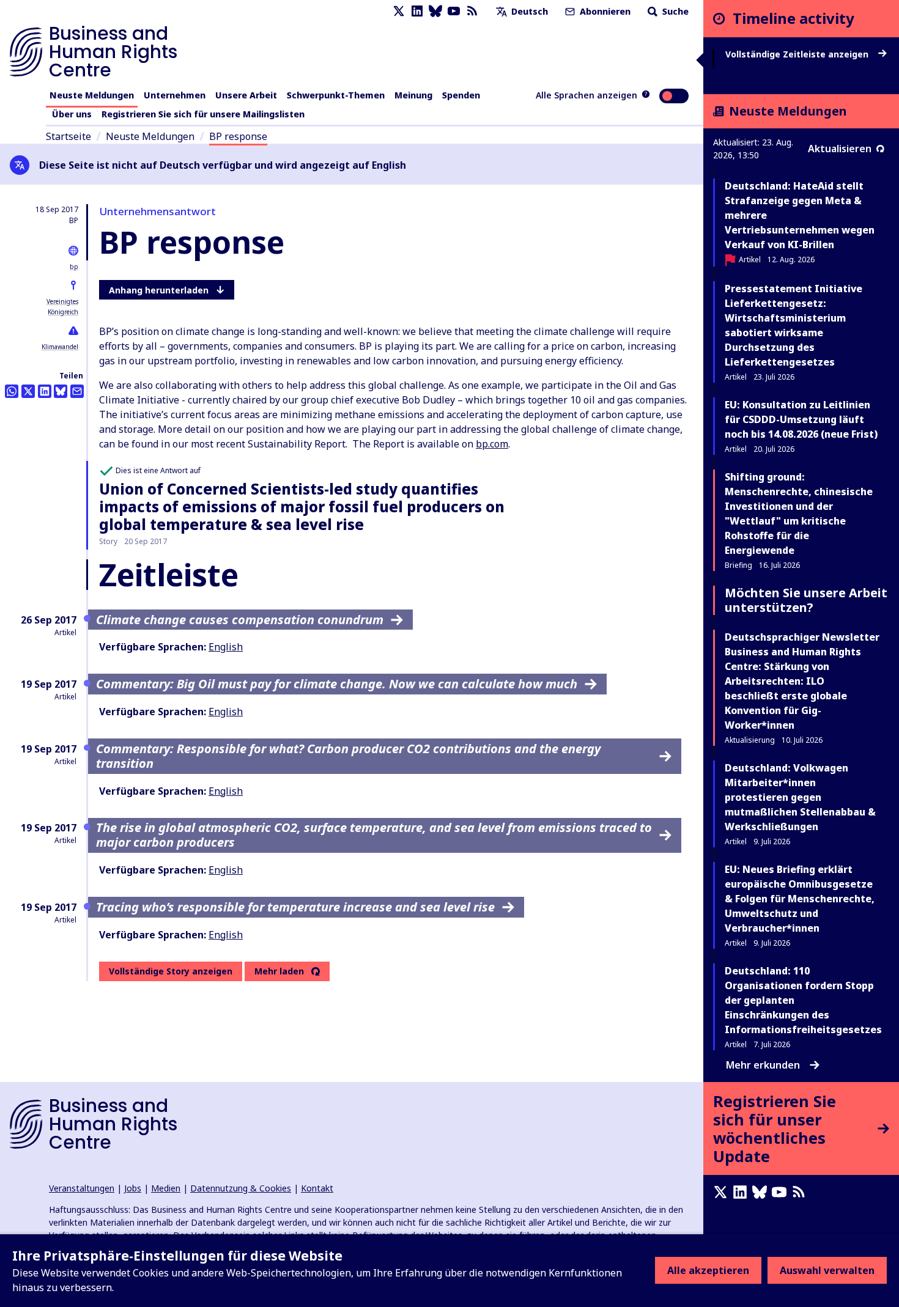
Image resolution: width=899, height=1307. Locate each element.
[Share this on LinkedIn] (44, 391)
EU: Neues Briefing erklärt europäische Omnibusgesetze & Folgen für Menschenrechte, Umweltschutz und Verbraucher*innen (800, 899)
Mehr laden (279, 971)
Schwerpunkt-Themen (336, 95)
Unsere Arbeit (246, 95)
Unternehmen (174, 95)
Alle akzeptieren (708, 1270)
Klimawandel (60, 346)
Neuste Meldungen (92, 95)
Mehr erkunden (763, 1065)
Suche (674, 11)
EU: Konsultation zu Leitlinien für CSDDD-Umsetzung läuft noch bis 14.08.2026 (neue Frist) (801, 419)
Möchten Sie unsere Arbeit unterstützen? (806, 600)
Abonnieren (604, 11)
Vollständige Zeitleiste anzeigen (798, 54)
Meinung (413, 95)
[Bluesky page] (435, 11)
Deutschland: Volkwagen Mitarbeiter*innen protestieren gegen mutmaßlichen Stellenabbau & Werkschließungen (800, 797)
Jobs (132, 1188)
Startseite (68, 136)
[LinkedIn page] (417, 11)
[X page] (398, 11)
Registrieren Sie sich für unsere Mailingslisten (203, 114)
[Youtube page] (453, 11)
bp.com (492, 444)
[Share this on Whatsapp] (11, 391)
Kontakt (317, 1188)
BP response (238, 136)
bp (74, 266)
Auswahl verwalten (827, 1270)
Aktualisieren (839, 148)
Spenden (461, 95)
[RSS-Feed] (472, 11)
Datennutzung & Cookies (240, 1188)
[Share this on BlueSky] (60, 391)
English (226, 647)
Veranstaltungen (81, 1188)
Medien (165, 1188)
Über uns (72, 114)
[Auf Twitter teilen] (28, 391)
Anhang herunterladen (159, 290)
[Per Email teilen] (77, 391)
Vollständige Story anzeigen (170, 971)
